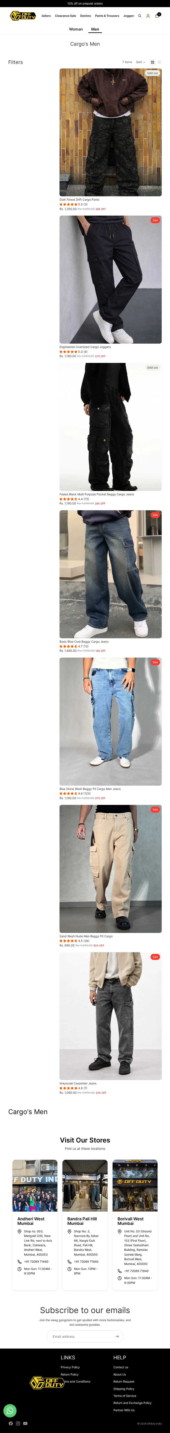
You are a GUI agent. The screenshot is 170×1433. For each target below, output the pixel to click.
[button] (141, 62)
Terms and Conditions (75, 1381)
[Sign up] (117, 1336)
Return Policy (70, 1374)
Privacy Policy (70, 1367)
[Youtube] (25, 1423)
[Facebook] (10, 1423)
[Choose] (155, 337)
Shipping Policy (123, 1388)
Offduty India (154, 1423)
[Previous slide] (66, 132)
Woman (76, 29)
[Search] (139, 15)
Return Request (123, 1381)
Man (95, 29)
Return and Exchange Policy (132, 1403)
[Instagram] (18, 1423)
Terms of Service (124, 1396)
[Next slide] (155, 132)
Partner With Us (124, 1410)
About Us (119, 1374)
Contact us (120, 1367)
